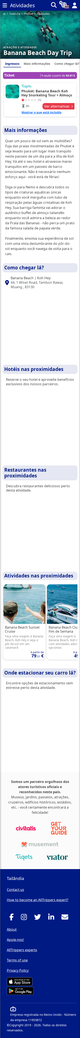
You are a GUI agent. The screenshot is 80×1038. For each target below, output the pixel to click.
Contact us (15, 889)
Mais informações (37, 64)
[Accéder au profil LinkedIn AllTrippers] (52, 918)
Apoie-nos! (15, 939)
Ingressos (12, 64)
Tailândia (14, 14)
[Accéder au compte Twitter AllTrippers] (38, 918)
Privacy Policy (18, 970)
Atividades (43, 14)
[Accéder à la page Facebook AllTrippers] (12, 918)
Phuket (28, 14)
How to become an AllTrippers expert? (37, 900)
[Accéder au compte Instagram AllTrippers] (25, 918)
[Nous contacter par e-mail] (66, 918)
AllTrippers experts (22, 950)
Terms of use (17, 960)
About (12, 929)
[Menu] (4, 5)
